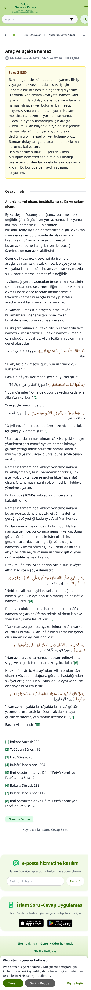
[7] (72, 717)
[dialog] (44, 973)
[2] (36, 397)
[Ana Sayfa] (13, 35)
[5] (51, 619)
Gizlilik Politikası (45, 951)
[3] (45, 431)
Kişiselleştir (75, 983)
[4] (31, 601)
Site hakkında (27, 943)
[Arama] (84, 19)
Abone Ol (75, 881)
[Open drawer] (86, 8)
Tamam (13, 983)
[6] (76, 662)
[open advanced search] (72, 19)
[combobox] (37, 19)
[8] (38, 724)
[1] (25, 369)
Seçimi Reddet (40, 983)
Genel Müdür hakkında (56, 943)
